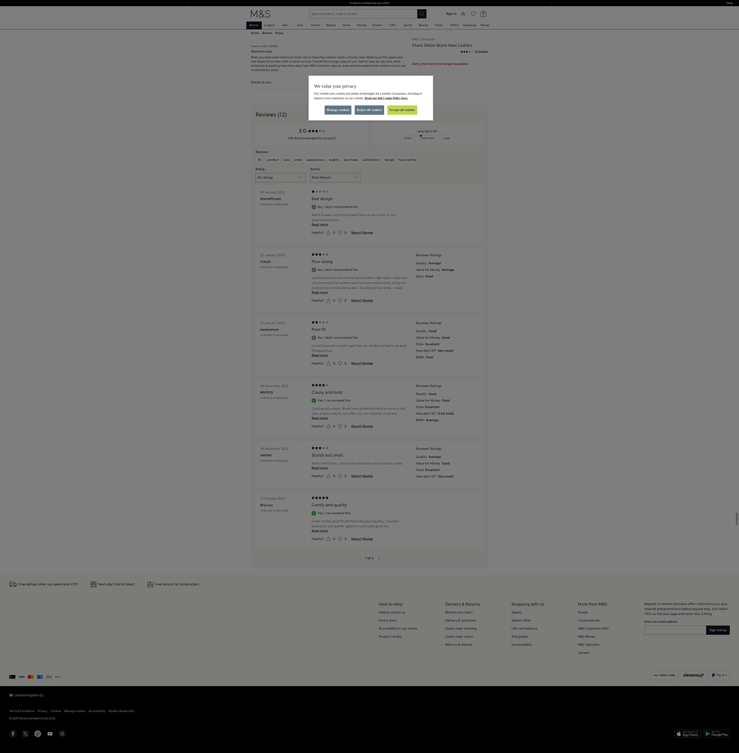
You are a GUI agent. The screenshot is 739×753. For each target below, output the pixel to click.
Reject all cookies (369, 109)
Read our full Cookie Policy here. (386, 98)
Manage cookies (338, 109)
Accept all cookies (402, 109)
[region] (370, 98)
